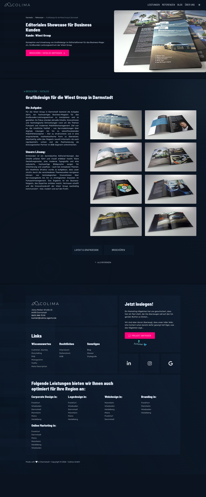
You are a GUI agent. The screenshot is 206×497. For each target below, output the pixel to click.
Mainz (34, 416)
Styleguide (92, 356)
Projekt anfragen (141, 335)
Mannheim (36, 413)
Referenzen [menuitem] (168, 4)
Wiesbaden (36, 406)
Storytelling (36, 353)
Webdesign (112, 397)
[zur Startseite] (17, 5)
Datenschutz (64, 353)
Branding (147, 397)
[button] (199, 4)
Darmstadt (36, 409)
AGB (61, 356)
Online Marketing (41, 425)
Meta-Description (39, 366)
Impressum (64, 350)
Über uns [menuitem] (190, 4)
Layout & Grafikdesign (86, 249)
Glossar (90, 353)
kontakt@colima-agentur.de (43, 318)
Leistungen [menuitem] (154, 4)
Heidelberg (36, 419)
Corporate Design (42, 397)
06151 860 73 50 (38, 315)
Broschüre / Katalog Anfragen (46, 53)
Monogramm (37, 360)
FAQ (33, 356)
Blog (89, 350)
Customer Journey (39, 350)
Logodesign (75, 397)
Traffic (34, 363)
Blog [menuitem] (179, 4)
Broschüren (118, 249)
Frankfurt (35, 403)
